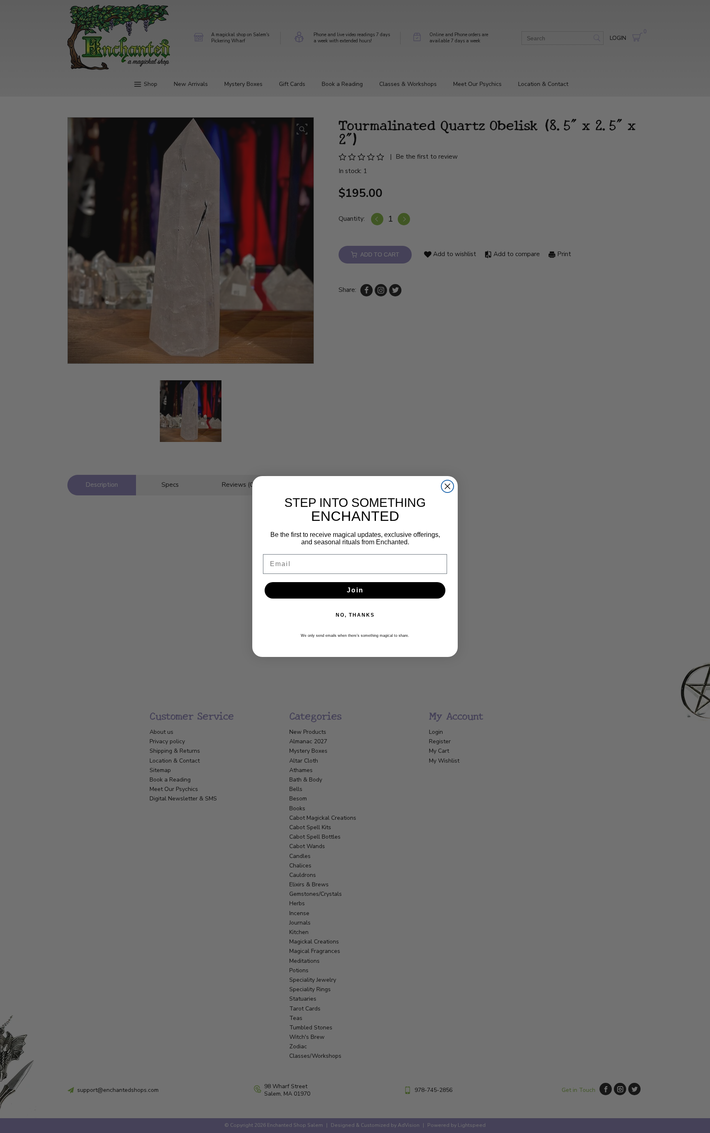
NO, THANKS (355, 615)
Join (355, 590)
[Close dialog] (447, 486)
